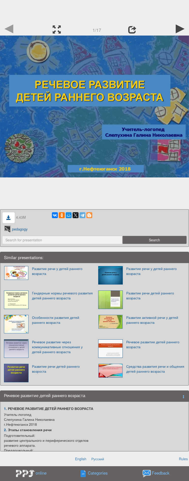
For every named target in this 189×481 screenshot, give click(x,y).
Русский (97, 458)
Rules (183, 458)
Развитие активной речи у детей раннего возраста (152, 320)
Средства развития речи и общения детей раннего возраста (155, 369)
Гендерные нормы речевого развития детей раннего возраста (62, 295)
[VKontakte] (55, 215)
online (41, 473)
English (80, 458)
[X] (76, 215)
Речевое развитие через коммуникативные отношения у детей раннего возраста (57, 346)
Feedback (160, 473)
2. (5, 429)
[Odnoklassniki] (62, 215)
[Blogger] (89, 215)
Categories (98, 473)
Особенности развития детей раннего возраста (55, 320)
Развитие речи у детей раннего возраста (57, 271)
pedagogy (20, 229)
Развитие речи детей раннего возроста (56, 369)
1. (5, 408)
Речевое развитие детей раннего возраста (152, 344)
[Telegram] (82, 215)
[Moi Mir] (69, 215)
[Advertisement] (94, 11)
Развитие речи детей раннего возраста (150, 295)
